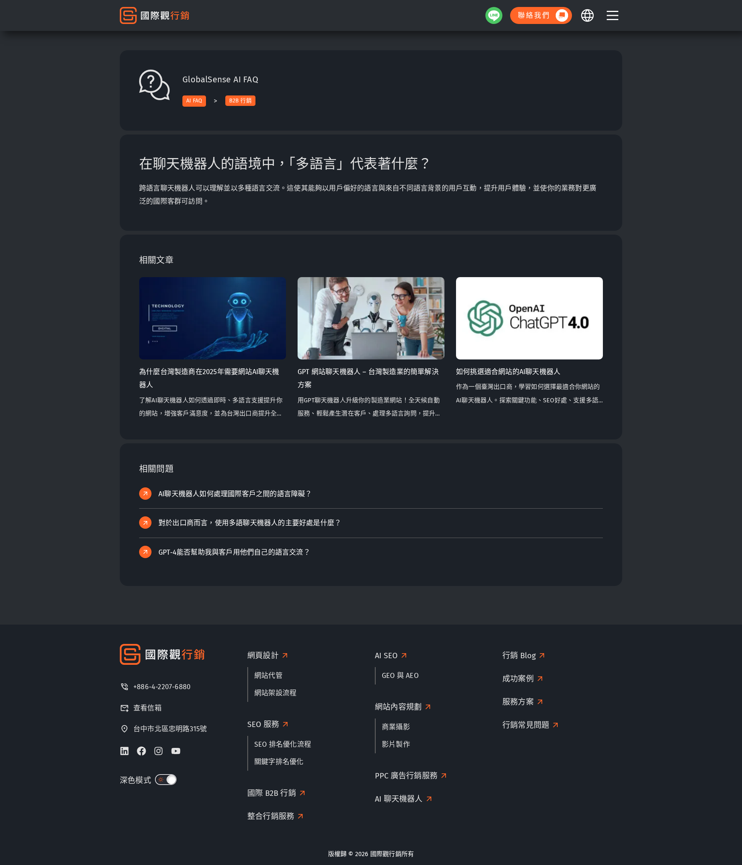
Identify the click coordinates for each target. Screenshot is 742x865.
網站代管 (268, 675)
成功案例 (518, 679)
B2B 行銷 (240, 100)
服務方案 (518, 702)
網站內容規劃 (398, 707)
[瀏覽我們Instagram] (158, 751)
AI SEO (386, 655)
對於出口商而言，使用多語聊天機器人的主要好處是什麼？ (249, 523)
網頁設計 (263, 655)
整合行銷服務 (270, 816)
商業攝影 (396, 727)
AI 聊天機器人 (399, 799)
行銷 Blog (519, 655)
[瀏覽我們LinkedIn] (124, 751)
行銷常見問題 (525, 725)
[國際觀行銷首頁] (154, 15)
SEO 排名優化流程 (282, 744)
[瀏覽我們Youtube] (175, 751)
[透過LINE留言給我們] (493, 15)
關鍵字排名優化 (278, 762)
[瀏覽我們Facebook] (141, 751)
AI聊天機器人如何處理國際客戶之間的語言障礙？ (235, 494)
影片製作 (396, 744)
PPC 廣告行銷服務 (406, 776)
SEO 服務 (263, 724)
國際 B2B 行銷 (271, 793)
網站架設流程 (275, 693)
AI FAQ (194, 100)
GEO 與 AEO (400, 675)
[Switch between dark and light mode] (166, 779)
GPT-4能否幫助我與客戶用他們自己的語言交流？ (234, 552)
